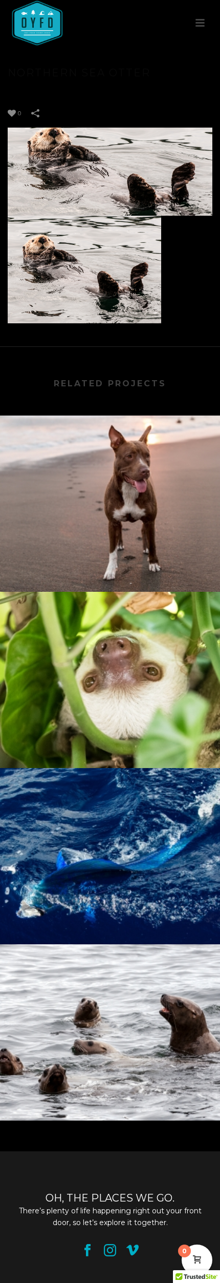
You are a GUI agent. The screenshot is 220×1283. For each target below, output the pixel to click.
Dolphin (110, 928)
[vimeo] (132, 1250)
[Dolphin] (110, 810)
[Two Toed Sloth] (110, 634)
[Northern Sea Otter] (110, 171)
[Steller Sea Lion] (110, 987)
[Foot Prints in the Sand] (110, 458)
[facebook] (87, 1250)
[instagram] (110, 1250)
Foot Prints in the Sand (110, 576)
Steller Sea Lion (110, 1104)
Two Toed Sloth (110, 752)
